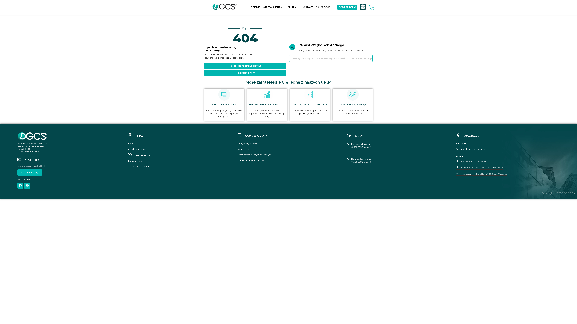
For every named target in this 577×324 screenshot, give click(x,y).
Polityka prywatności (248, 144)
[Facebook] (20, 186)
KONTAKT (307, 7)
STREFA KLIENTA (272, 7)
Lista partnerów (135, 161)
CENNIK (292, 7)
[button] (274, 7)
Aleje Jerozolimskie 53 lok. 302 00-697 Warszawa (484, 174)
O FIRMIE (255, 7)
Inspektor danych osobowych (252, 160)
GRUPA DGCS (323, 7)
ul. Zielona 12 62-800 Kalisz (473, 149)
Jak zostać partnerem (139, 166)
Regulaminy (243, 149)
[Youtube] (27, 186)
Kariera (131, 144)
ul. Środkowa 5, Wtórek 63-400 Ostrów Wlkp (482, 167)
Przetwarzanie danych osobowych (254, 155)
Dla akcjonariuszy (136, 149)
